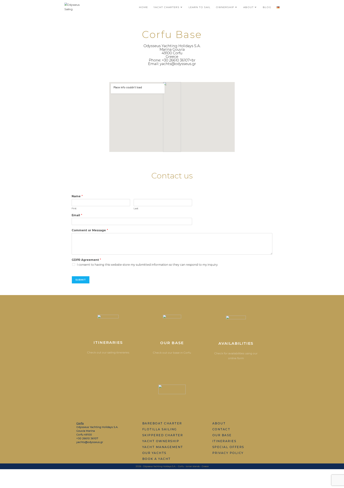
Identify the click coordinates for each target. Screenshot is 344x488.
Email (77, 215)
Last (136, 208)
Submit (80, 279)
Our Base (172, 343)
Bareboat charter (162, 423)
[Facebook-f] (149, 408)
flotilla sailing (159, 429)
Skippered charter (162, 435)
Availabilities (235, 343)
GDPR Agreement (86, 260)
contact (221, 429)
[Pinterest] (170, 408)
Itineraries (108, 342)
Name (77, 196)
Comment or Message (90, 230)
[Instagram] (181, 408)
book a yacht (156, 459)
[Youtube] (160, 408)
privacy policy (228, 453)
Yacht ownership (160, 441)
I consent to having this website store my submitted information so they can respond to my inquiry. (147, 264)
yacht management (162, 447)
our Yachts (154, 453)
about (219, 423)
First (74, 208)
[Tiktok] (192, 408)
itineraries (224, 441)
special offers (228, 447)
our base (222, 435)
